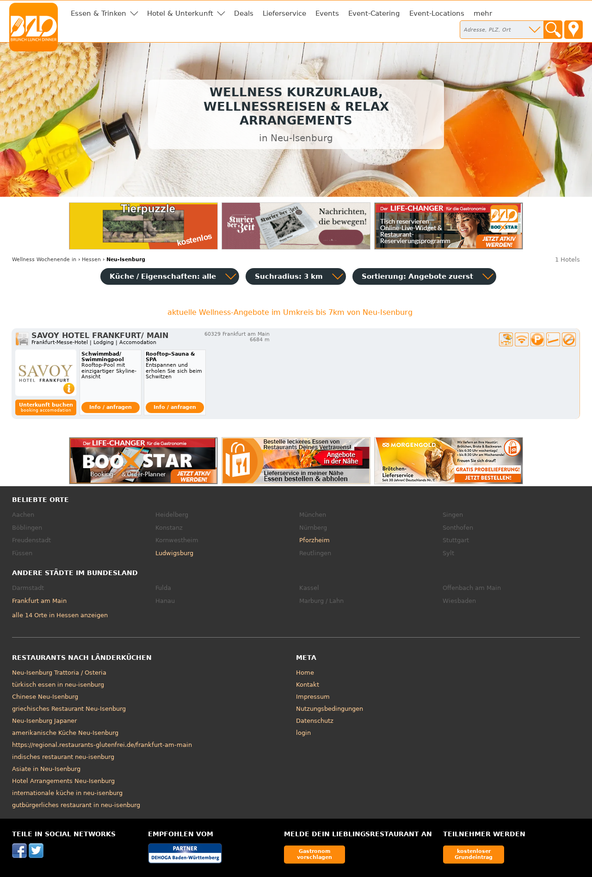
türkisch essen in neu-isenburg (58, 684)
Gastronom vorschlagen (314, 854)
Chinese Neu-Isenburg (45, 696)
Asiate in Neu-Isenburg (46, 768)
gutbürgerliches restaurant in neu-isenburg (76, 805)
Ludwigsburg (174, 553)
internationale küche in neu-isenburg (67, 792)
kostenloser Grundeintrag (474, 854)
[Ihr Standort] (573, 29)
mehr (483, 13)
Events (327, 13)
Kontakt (307, 684)
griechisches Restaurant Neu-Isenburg (69, 708)
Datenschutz (314, 720)
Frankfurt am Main (39, 600)
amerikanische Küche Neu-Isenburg (65, 732)
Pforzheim (314, 540)
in (44, 260)
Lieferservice (284, 13)
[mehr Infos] (45, 373)
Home (305, 672)
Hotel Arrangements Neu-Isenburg (63, 780)
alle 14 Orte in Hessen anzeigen (60, 615)
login (303, 732)
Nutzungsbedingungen (329, 708)
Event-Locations (436, 13)
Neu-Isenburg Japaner (44, 720)
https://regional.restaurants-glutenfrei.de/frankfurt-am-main (102, 744)
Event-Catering (374, 13)
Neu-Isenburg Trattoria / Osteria (59, 672)
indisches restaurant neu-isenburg (63, 756)
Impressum (313, 696)
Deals (243, 13)
